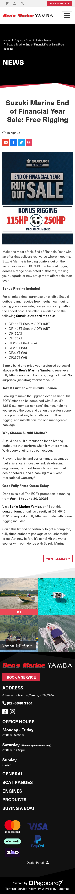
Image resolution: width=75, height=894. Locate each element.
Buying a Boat (18, 808)
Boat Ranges (17, 782)
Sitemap (64, 889)
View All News (57, 558)
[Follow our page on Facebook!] (5, 713)
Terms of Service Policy (20, 889)
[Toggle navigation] (67, 15)
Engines (12, 791)
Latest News (44, 40)
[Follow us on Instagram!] (13, 713)
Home (6, 40)
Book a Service (21, 677)
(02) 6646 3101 (20, 702)
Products (14, 799)
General (12, 773)
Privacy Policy (47, 889)
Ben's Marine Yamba (35, 370)
